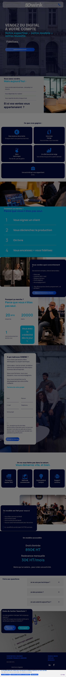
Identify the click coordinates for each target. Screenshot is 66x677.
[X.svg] (57, 320)
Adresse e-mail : (42, 343)
